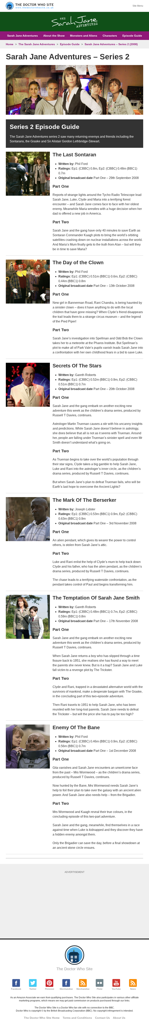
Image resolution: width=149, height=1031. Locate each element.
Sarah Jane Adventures (22, 35)
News (133, 989)
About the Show (54, 35)
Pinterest (49, 989)
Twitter (32, 989)
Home (9, 44)
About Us (119, 1017)
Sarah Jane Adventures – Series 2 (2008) (111, 44)
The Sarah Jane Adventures (36, 44)
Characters (110, 35)
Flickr (99, 989)
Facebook (16, 989)
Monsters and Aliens (83, 35)
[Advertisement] (77, 904)
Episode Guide (132, 35)
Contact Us (102, 1017)
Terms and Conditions (77, 1017)
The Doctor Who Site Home (42, 1017)
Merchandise (66, 989)
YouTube (116, 989)
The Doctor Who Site (74, 969)
